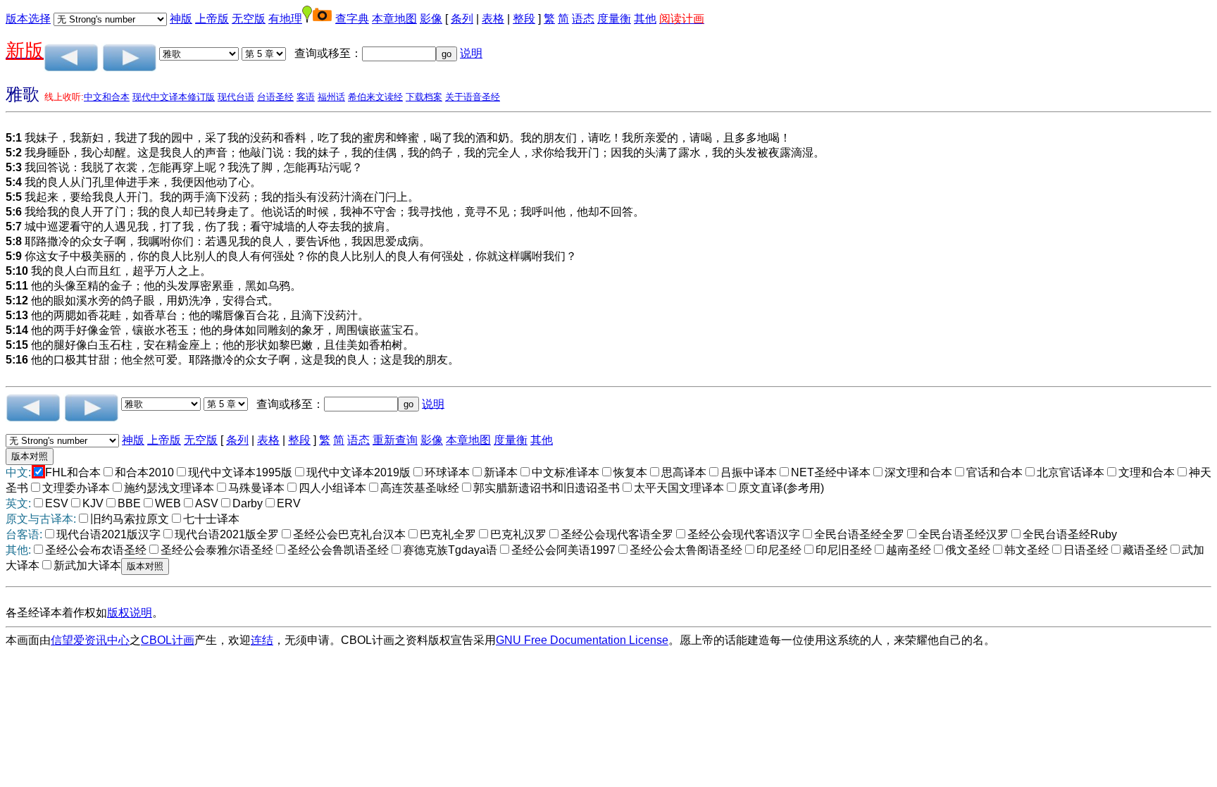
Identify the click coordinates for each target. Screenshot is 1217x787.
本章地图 (394, 19)
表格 (493, 19)
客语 (306, 97)
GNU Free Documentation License (582, 640)
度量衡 (614, 19)
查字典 (352, 19)
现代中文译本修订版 (173, 97)
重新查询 (395, 440)
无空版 (249, 19)
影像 (431, 19)
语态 (583, 19)
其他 (645, 19)
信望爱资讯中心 (90, 640)
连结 (262, 640)
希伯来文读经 (375, 97)
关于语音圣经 (472, 97)
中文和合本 (107, 97)
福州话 (331, 97)
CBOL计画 (167, 640)
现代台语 (236, 97)
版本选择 (28, 19)
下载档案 (424, 97)
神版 (181, 19)
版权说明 (129, 613)
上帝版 (212, 19)
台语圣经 (275, 97)
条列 (462, 19)
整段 (524, 19)
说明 (471, 53)
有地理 (285, 19)
